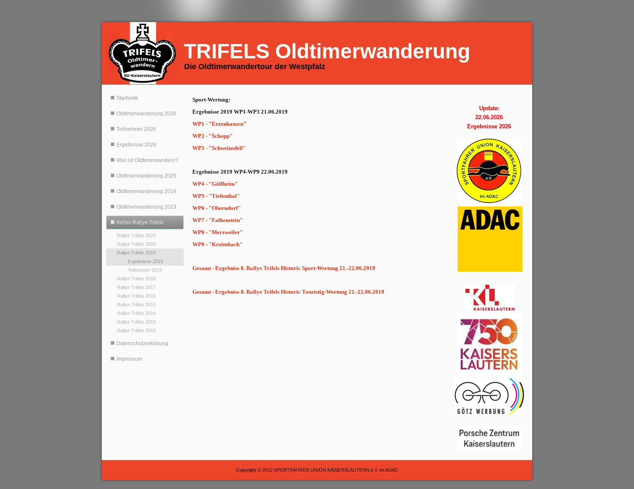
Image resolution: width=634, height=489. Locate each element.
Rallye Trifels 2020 (136, 244)
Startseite (127, 98)
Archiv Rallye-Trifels (139, 222)
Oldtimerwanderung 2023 (146, 207)
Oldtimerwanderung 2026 (146, 114)
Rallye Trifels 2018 (136, 278)
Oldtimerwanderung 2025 (146, 176)
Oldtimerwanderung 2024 (146, 191)
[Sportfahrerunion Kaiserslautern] (489, 171)
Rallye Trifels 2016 (136, 295)
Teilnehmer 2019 (145, 270)
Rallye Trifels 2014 (136, 313)
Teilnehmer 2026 (136, 129)
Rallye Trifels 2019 (136, 252)
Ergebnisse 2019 (145, 261)
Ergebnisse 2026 (136, 145)
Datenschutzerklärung (142, 343)
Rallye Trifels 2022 (136, 235)
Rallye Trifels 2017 (136, 287)
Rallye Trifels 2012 (136, 330)
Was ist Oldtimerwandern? (147, 160)
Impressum (129, 359)
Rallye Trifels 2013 (136, 321)
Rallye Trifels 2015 (136, 304)
